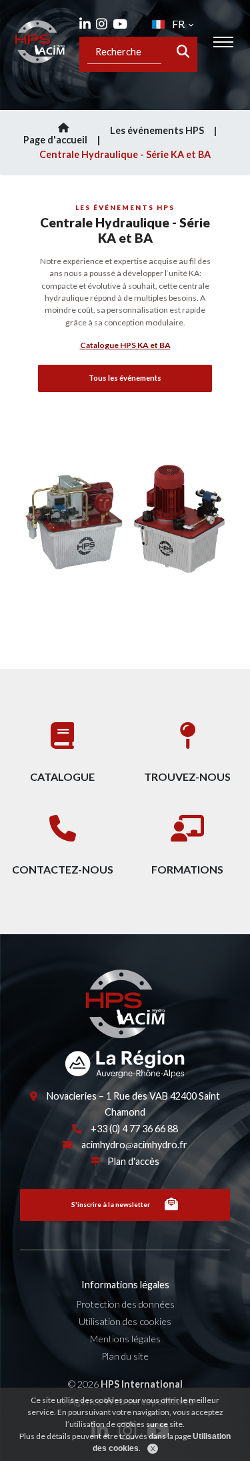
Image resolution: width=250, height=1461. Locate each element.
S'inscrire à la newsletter (110, 1204)
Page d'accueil (55, 139)
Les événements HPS (157, 130)
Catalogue (62, 776)
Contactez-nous (62, 869)
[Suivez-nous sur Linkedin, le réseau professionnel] (85, 23)
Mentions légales (125, 1338)
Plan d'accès (133, 1161)
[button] (23, 532)
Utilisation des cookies (125, 1321)
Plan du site (125, 1356)
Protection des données (125, 1304)
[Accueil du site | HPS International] (40, 42)
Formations (187, 869)
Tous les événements (125, 377)
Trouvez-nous (187, 776)
